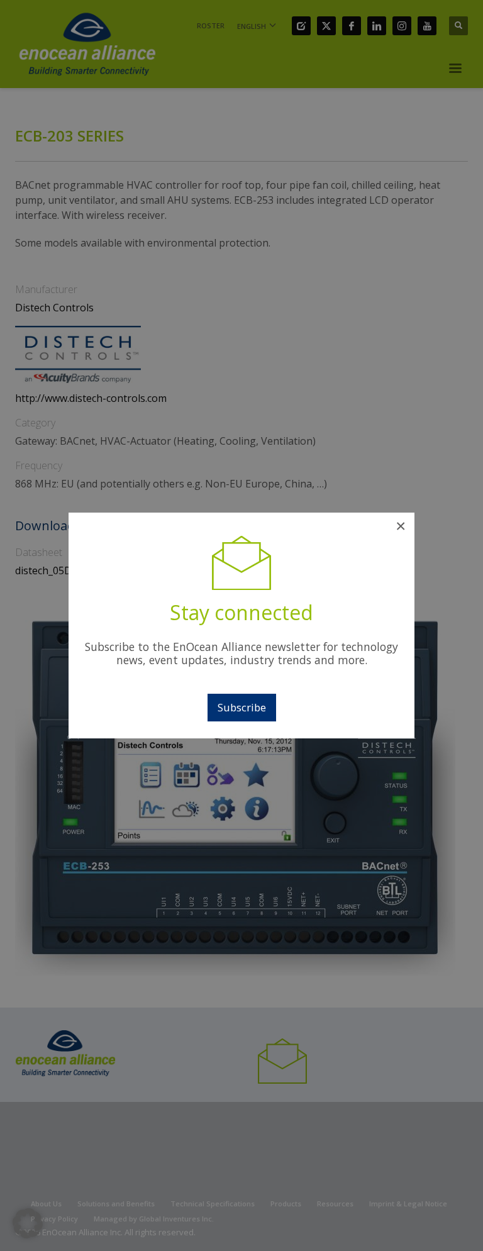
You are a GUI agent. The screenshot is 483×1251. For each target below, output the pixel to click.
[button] (27, 1223)
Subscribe (242, 707)
